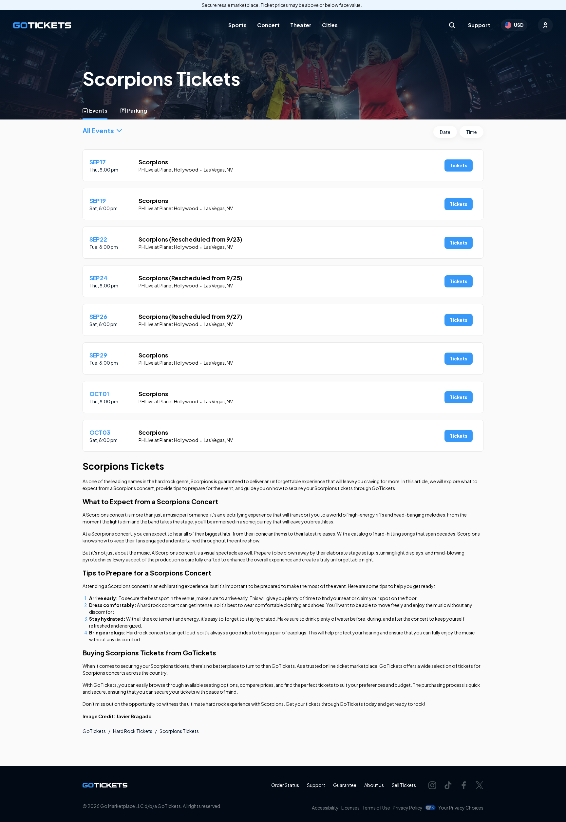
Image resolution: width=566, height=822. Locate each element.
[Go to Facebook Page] (464, 785)
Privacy (408, 808)
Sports (237, 25)
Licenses (350, 808)
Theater (300, 25)
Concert (268, 25)
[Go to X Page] (479, 785)
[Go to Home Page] (42, 25)
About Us (374, 785)
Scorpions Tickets (179, 731)
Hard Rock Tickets (132, 731)
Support (479, 25)
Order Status (285, 785)
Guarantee (344, 785)
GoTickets (94, 731)
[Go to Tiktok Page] (448, 785)
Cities (330, 25)
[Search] (452, 25)
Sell (404, 785)
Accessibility (325, 808)
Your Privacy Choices (460, 808)
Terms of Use (376, 808)
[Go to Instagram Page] (432, 785)
